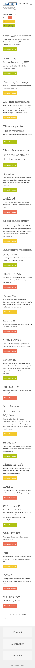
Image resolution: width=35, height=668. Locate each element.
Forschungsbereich (9, 14)
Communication (9, 22)
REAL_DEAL (12, 273)
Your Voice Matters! (17, 35)
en (27, 4)
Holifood (9, 198)
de (24, 4)
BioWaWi (9, 296)
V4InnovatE (11, 506)
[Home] (10, 4)
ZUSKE (8, 486)
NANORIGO (11, 597)
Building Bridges (9, 26)
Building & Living (15, 82)
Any (4, 18)
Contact (17, 632)
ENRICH (9, 320)
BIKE (6, 553)
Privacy (17, 655)
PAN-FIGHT (11, 533)
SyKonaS (9, 359)
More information (10, 49)
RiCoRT (8, 575)
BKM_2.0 (9, 442)
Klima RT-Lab (13, 464)
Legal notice (17, 643)
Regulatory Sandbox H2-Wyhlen (12, 411)
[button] (31, 3)
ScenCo (8, 174)
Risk (9, 18)
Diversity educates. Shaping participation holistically (17, 155)
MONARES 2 (12, 340)
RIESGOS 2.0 (12, 387)
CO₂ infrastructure (16, 101)
